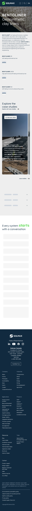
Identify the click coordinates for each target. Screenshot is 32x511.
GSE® (18, 399)
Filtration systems (6, 421)
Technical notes (5, 444)
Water (18, 378)
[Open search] (24, 3)
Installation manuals (7, 442)
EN (29, 3)
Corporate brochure (7, 389)
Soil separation (5, 425)
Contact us (16, 364)
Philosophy (4, 378)
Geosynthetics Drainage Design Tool (22, 439)
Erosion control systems (5, 400)
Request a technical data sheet (6, 468)
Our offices (5, 475)
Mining (18, 383)
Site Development (21, 385)
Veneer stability (5, 417)
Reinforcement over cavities (6, 406)
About (3, 374)
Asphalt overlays (6, 413)
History (4, 376)
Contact (4, 460)
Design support (5, 465)
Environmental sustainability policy (10, 491)
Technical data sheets (7, 446)
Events (3, 385)
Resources (5, 435)
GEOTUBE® (19, 408)
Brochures (4, 451)
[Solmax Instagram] (23, 344)
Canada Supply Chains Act (8, 500)
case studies (22, 178)
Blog (3, 438)
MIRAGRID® (19, 412)
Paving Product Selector (20, 442)
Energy (18, 381)
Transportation (20, 374)
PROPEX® (19, 406)
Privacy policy (5, 498)
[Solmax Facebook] (18, 344)
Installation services (21, 414)
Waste (18, 376)
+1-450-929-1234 (16, 359)
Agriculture (19, 387)
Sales (3, 471)
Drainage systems (6, 415)
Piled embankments (7, 428)
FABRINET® (19, 404)
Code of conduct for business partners (11, 493)
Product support (6, 463)
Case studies (5, 440)
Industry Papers (6, 453)
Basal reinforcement (7, 403)
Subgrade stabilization (7, 419)
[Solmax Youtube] (13, 344)
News (3, 383)
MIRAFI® (19, 402)
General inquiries (6, 473)
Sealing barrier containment (5, 410)
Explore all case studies (9, 109)
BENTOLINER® (20, 410)
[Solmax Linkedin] (9, 344)
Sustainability (5, 381)
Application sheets (6, 449)
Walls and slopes (6, 423)
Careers (4, 387)
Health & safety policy (7, 496)
